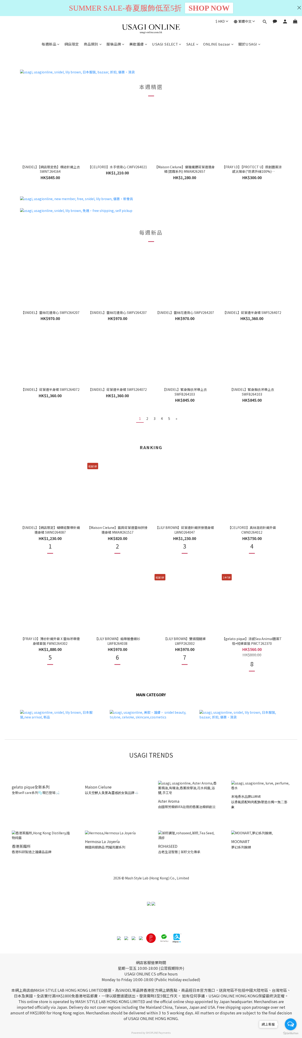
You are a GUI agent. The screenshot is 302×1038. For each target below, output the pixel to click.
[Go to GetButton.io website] (290, 1033)
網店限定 (71, 44)
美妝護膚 (136, 44)
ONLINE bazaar (216, 44)
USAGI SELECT (165, 44)
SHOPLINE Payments (158, 1032)
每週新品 (49, 44)
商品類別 (91, 44)
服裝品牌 (113, 44)
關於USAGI (247, 44)
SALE (190, 44)
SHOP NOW (209, 8)
